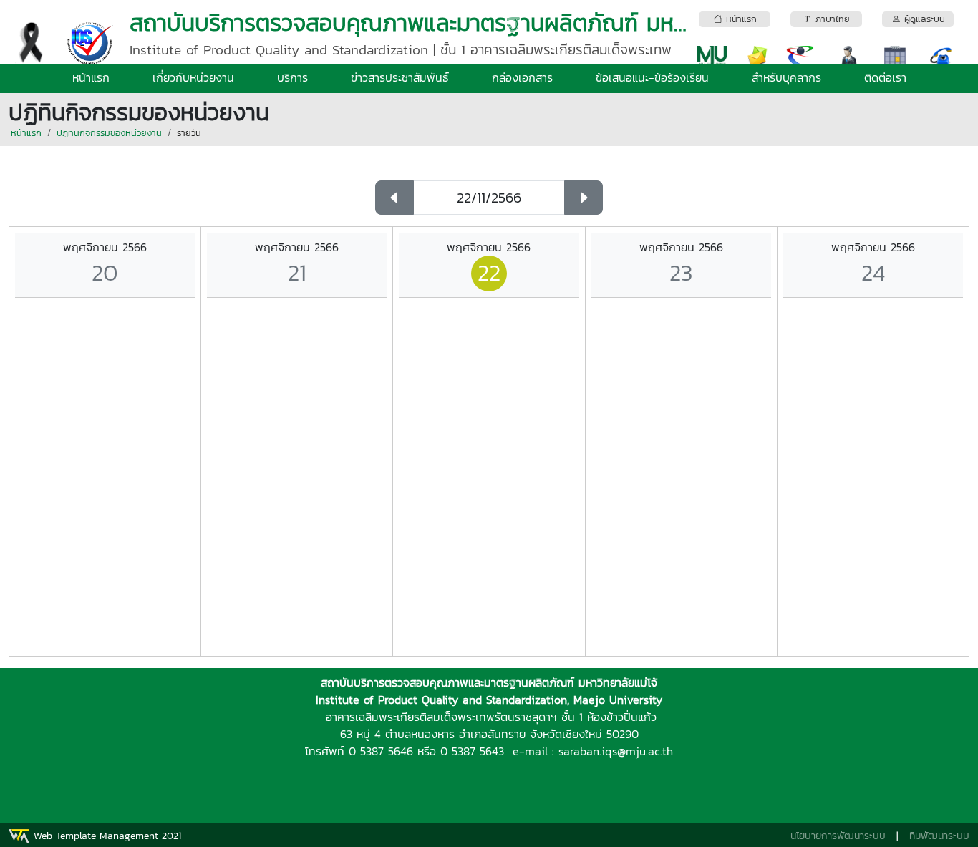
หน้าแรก (91, 77)
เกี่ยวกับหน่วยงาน (193, 77)
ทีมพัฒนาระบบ (939, 835)
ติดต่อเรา (885, 77)
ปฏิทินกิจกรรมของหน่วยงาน (109, 133)
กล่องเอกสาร (522, 77)
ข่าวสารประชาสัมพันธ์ (400, 77)
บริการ (292, 77)
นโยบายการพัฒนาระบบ (838, 835)
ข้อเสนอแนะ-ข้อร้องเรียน (652, 77)
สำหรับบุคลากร (786, 77)
